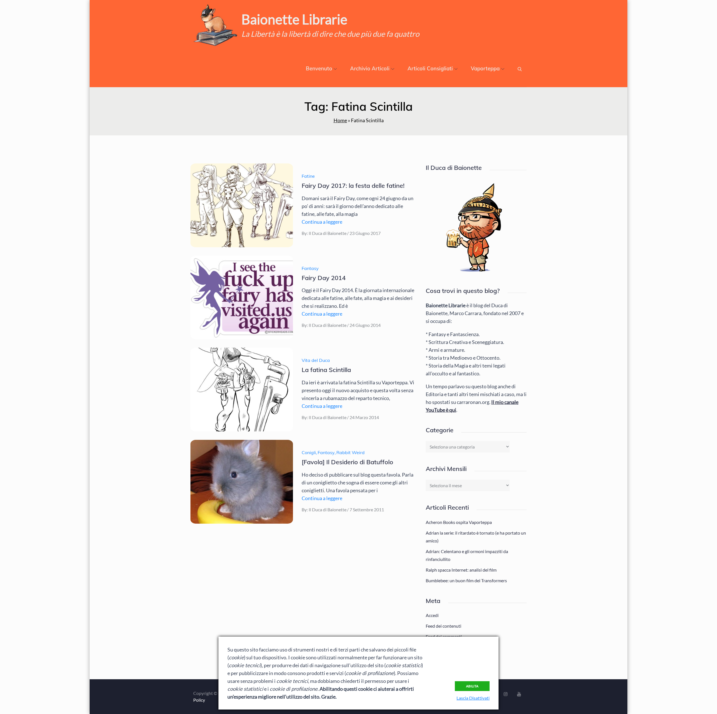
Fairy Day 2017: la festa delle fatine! (353, 186)
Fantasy (310, 268)
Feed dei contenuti (443, 625)
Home (340, 120)
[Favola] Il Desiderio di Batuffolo (347, 462)
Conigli (309, 452)
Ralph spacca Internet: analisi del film (461, 569)
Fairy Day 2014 (324, 278)
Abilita (472, 686)
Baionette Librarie (294, 19)
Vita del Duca (316, 360)
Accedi (432, 615)
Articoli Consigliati (430, 68)
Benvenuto (319, 68)
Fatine (308, 176)
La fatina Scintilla (326, 370)
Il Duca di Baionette (327, 233)
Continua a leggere (322, 222)
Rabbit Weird (350, 452)
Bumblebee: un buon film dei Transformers (466, 580)
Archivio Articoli (370, 68)
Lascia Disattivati (473, 698)
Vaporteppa (485, 68)
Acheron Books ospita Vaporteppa (459, 522)
